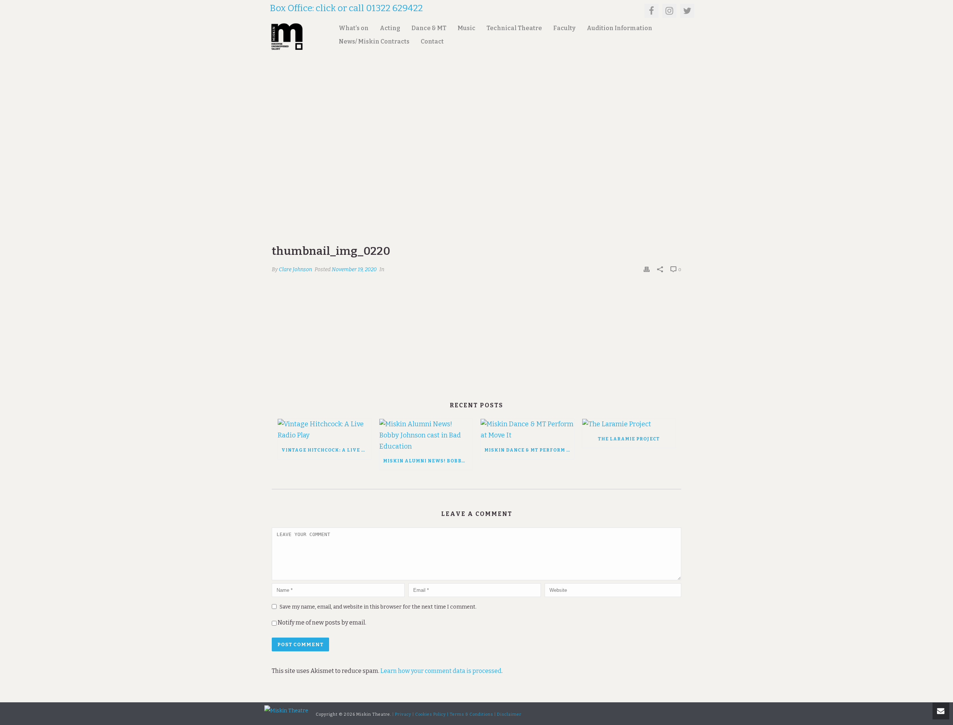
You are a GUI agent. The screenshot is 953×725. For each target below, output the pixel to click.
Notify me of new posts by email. (322, 622)
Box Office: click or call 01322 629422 (346, 8)
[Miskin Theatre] (286, 711)
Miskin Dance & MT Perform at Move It (529, 450)
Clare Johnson (295, 269)
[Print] (647, 269)
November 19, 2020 (354, 269)
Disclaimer (509, 714)
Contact (432, 41)
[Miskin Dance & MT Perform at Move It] (527, 430)
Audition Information (619, 28)
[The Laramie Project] (629, 424)
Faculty (564, 28)
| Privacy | (403, 714)
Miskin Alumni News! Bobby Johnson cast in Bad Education (428, 460)
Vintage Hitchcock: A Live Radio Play (326, 450)
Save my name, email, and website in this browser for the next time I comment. (378, 607)
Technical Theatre (514, 28)
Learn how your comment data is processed (440, 670)
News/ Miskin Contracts (374, 41)
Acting (390, 28)
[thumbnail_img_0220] (476, 162)
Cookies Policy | (432, 714)
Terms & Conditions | (473, 714)
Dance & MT (428, 28)
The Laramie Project (629, 439)
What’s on (354, 28)
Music (466, 28)
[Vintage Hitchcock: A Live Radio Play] (324, 430)
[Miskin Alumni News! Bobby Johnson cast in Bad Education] (426, 435)
